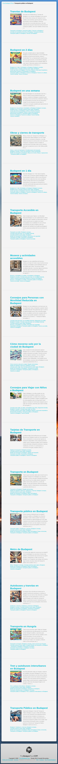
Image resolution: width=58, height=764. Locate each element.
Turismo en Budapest (31, 72)
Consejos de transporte (16, 32)
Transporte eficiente (38, 32)
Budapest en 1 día (20, 170)
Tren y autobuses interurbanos (17, 686)
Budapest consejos (38, 67)
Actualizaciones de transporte (33, 150)
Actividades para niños (31, 407)
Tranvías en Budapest (37, 30)
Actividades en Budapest (27, 67)
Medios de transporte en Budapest (18, 152)
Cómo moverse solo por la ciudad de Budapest (25, 345)
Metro (11, 565)
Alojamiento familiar (43, 407)
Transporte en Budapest (16, 30)
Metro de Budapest (32, 493)
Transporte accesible (15, 232)
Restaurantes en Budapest (28, 71)
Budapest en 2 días (21, 50)
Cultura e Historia (30, 110)
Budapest (12, 727)
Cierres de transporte (25, 151)
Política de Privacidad (7, 759)
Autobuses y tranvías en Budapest (24, 587)
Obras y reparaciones (42, 152)
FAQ (37, 759)
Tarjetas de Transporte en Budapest (25, 431)
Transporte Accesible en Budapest (24, 211)
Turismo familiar (14, 74)
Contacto (41, 759)
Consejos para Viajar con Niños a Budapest (28, 389)
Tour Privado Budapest (50, 759)
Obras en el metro (32, 152)
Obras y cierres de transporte (27, 132)
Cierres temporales (36, 151)
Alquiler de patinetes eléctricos (17, 365)
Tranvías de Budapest (22, 11)
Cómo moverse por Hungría (39, 643)
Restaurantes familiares (16, 411)
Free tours (28, 70)
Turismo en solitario (42, 72)
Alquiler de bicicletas (33, 364)
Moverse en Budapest (27, 32)
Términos (16, 759)
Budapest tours (14, 68)
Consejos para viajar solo (16, 367)
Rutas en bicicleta (42, 531)
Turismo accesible (30, 238)
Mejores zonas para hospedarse (39, 70)
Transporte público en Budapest (18, 33)
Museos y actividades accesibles (22, 257)
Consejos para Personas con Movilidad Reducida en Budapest (27, 300)
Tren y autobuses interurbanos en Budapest (28, 667)
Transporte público (27, 30)
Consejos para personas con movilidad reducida (22, 233)
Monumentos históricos (16, 71)
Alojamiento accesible (40, 320)
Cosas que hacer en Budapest (17, 70)
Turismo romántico (23, 74)
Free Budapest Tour (8, 3)
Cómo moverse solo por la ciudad (18, 364)
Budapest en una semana (25, 90)
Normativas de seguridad (34, 236)
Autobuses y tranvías (31, 490)
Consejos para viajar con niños (17, 407)
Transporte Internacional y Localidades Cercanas (22, 648)
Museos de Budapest (36, 278)
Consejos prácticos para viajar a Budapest (28, 68)
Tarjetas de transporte (15, 450)
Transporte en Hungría (23, 626)
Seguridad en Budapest (16, 326)
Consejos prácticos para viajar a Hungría (20, 645)
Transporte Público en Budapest (29, 708)
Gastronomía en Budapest (16, 112)
